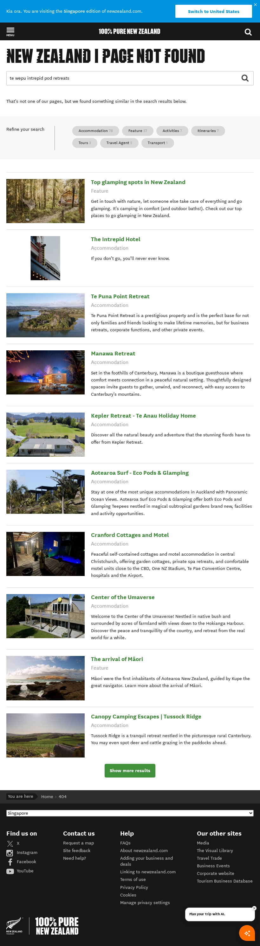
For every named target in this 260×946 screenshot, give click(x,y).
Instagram (26, 852)
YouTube (25, 871)
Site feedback (76, 850)
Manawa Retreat (113, 353)
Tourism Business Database (225, 881)
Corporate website (215, 873)
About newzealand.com (144, 850)
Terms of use (133, 879)
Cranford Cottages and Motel (130, 535)
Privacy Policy (134, 887)
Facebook (26, 861)
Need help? (74, 858)
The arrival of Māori (117, 659)
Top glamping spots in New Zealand (138, 182)
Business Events (213, 866)
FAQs (125, 843)
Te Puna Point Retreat (120, 296)
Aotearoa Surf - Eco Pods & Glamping (140, 472)
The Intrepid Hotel (115, 239)
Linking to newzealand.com (148, 872)
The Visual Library (215, 850)
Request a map (78, 843)
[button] (10, 31)
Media (203, 843)
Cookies (128, 895)
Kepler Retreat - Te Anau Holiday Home (143, 415)
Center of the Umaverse (123, 597)
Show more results (130, 770)
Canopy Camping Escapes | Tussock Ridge (146, 716)
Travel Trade (209, 858)
